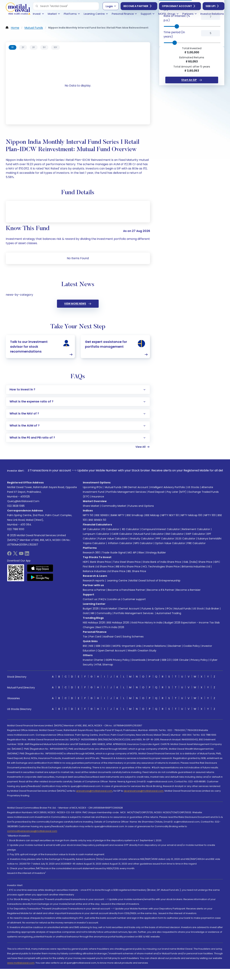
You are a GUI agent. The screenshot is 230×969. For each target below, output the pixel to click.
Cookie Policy (191, 646)
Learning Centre (116, 580)
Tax (85, 636)
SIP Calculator (91, 529)
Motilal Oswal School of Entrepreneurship (154, 580)
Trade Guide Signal (114, 552)
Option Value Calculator (170, 543)
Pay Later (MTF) (177, 492)
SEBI (98, 646)
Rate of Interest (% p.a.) (177, 18)
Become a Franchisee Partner (126, 590)
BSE (85, 646)
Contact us (90, 599)
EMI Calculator (175, 534)
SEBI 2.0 (166, 660)
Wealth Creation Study (142, 650)
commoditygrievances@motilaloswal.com (32, 831)
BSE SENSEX (102, 515)
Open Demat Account (177, 6)
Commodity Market (114, 506)
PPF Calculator (165, 538)
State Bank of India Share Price (162, 562)
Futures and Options (141, 506)
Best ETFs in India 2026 (110, 627)
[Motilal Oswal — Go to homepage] (18, 9)
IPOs (169, 608)
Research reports (93, 580)
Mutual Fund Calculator (149, 534)
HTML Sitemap (104, 664)
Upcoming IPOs (92, 487)
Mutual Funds (113, 487)
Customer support (134, 599)
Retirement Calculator (196, 529)
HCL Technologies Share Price (161, 566)
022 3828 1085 (16, 506)
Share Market (91, 506)
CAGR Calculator (121, 534)
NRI (92, 613)
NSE (91, 646)
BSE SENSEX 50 (97, 520)
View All (140, 447)
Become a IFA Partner (160, 590)
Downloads (139, 660)
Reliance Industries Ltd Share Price (104, 571)
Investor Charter (93, 660)
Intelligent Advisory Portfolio (167, 487)
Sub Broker (212, 608)
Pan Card (95, 636)
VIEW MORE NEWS (75, 303)
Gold (86, 613)
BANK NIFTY (118, 515)
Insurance (98, 496)
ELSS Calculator (185, 538)
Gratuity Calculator (142, 538)
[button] (37, 6)
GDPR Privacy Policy (117, 660)
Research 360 (91, 552)
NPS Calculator (143, 543)
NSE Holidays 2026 (94, 622)
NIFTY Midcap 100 (191, 515)
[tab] (12, 47)
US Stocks (193, 487)
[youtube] (21, 555)
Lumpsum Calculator (96, 534)
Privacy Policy (199, 660)
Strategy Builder (156, 552)
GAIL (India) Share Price (197, 562)
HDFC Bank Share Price (97, 562)
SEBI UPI (210, 6)
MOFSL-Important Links (127, 646)
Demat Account (129, 608)
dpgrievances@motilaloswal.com (144, 791)
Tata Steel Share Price (127, 562)
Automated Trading (168, 613)
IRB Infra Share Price (128, 566)
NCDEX (106, 646)
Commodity (104, 613)
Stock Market (109, 608)
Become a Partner (135, 6)
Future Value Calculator (113, 538)
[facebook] (9, 555)
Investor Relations (155, 646)
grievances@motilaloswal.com (94, 791)
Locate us (114, 599)
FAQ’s (102, 599)
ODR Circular (181, 660)
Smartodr (154, 660)
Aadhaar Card (112, 636)
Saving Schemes (133, 636)
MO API (132, 552)
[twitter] (15, 555)
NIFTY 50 (88, 515)
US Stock (198, 608)
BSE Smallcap (135, 515)
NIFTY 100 (210, 515)
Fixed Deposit (156, 492)
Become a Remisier (188, 590)
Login (109, 6)
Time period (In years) (174, 34)
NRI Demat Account (136, 487)
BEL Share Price (137, 571)
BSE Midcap (152, 515)
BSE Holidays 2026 (118, 622)
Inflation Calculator (119, 543)
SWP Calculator (195, 534)
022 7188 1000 (15, 529)
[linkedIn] (27, 555)
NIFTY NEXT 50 (170, 515)
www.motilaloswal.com (20, 963)
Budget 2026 (91, 608)
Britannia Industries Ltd (196, 566)
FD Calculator (110, 529)
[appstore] (40, 568)
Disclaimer (174, 646)
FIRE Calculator (196, 543)
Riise (141, 552)
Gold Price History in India (146, 622)
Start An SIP (189, 80)
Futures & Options (153, 608)
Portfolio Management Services (126, 492)
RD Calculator (130, 529)
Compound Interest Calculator (160, 529)
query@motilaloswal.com (23, 501)
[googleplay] (40, 577)
